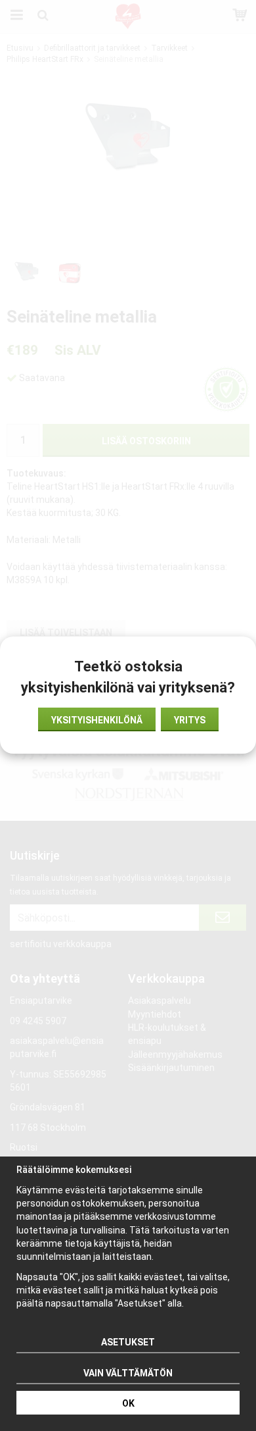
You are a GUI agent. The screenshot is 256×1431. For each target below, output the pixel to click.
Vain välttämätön (128, 1373)
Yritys (189, 720)
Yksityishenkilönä (96, 720)
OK (128, 1403)
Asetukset (128, 1342)
